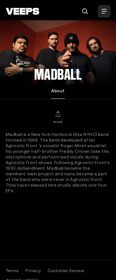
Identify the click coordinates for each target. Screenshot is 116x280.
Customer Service (66, 270)
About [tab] (57, 90)
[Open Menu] (104, 11)
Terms (12, 270)
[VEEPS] (22, 11)
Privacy (33, 270)
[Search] (85, 11)
